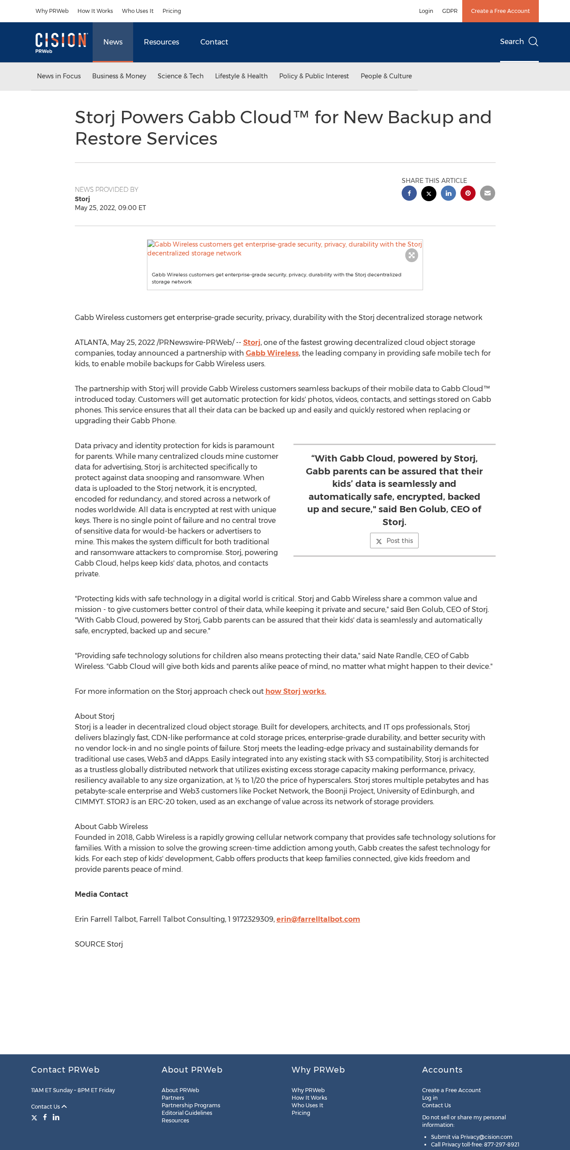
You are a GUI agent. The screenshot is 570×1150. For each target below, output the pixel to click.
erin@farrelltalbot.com (318, 919)
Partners (173, 1097)
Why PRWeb (52, 11)
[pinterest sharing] (468, 194)
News (112, 42)
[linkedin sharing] (448, 194)
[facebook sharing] (409, 194)
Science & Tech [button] (181, 76)
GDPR (450, 11)
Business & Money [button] (119, 76)
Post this (400, 541)
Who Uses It (138, 11)
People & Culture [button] (386, 76)
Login (426, 11)
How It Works (95, 11)
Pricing (172, 11)
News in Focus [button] (59, 76)
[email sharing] (487, 194)
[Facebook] (45, 1117)
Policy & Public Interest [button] (314, 76)
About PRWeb (180, 1090)
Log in (430, 1097)
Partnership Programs (191, 1105)
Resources (161, 42)
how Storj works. (295, 691)
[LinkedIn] (56, 1117)
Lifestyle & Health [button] (241, 76)
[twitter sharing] (428, 194)
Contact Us (46, 1106)
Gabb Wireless (272, 353)
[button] (285, 249)
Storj (252, 342)
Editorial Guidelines (187, 1113)
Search (512, 41)
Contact (214, 42)
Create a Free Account (500, 11)
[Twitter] (35, 1117)
